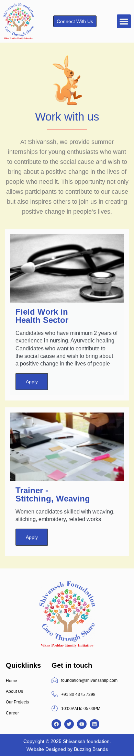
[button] (124, 21)
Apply (32, 381)
